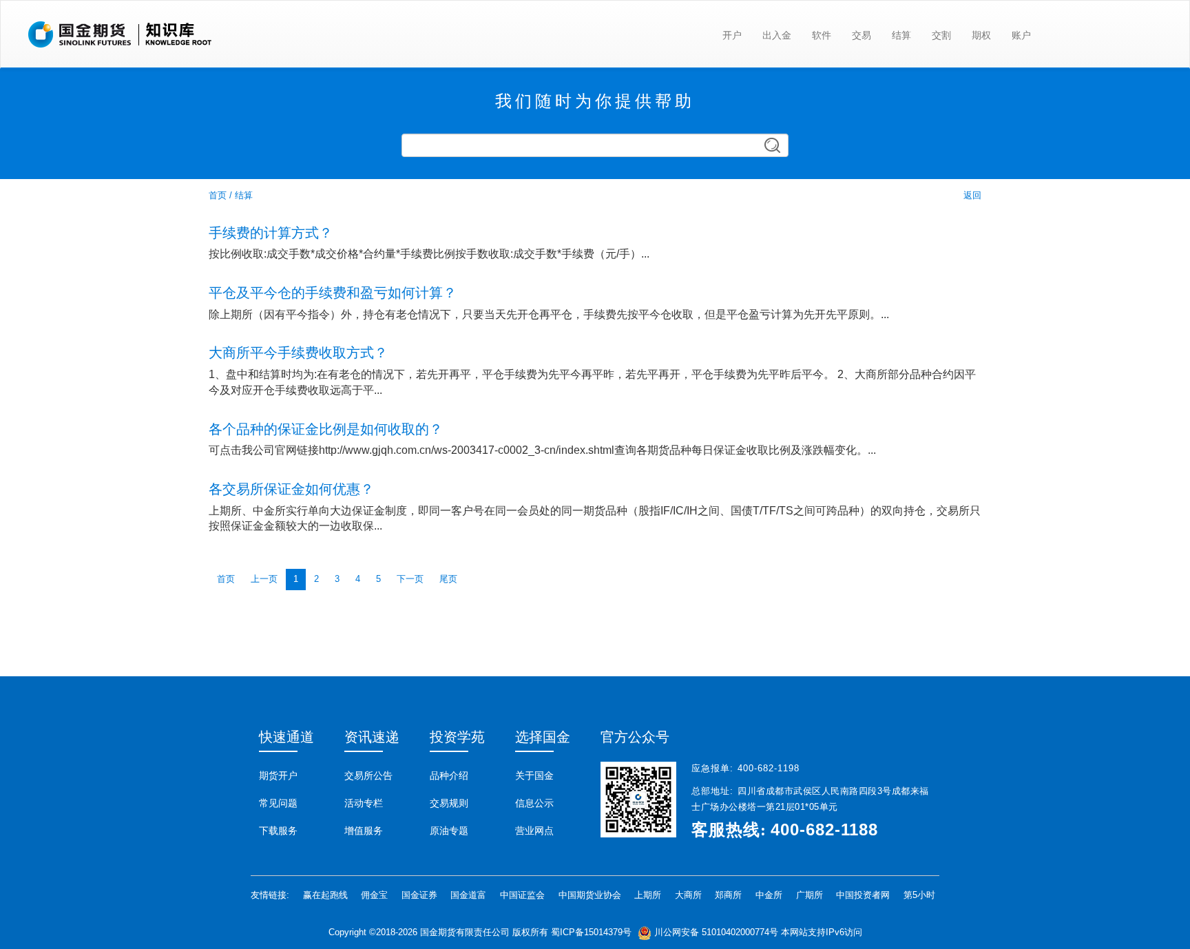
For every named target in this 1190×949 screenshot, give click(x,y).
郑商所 (728, 895)
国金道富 (468, 895)
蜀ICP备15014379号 (591, 932)
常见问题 (278, 803)
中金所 (768, 895)
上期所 (647, 895)
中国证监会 (522, 895)
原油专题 (449, 830)
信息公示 (534, 803)
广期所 (809, 895)
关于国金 (534, 775)
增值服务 (363, 830)
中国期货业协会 (590, 895)
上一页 (264, 579)
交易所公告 (368, 775)
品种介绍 (449, 775)
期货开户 (278, 775)
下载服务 (278, 830)
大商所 (688, 895)
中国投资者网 (863, 895)
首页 (218, 195)
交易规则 (449, 803)
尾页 (448, 579)
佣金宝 (374, 895)
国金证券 (419, 895)
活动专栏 (363, 803)
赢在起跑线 (325, 895)
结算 (244, 195)
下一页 (410, 579)
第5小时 (919, 895)
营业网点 (534, 830)
